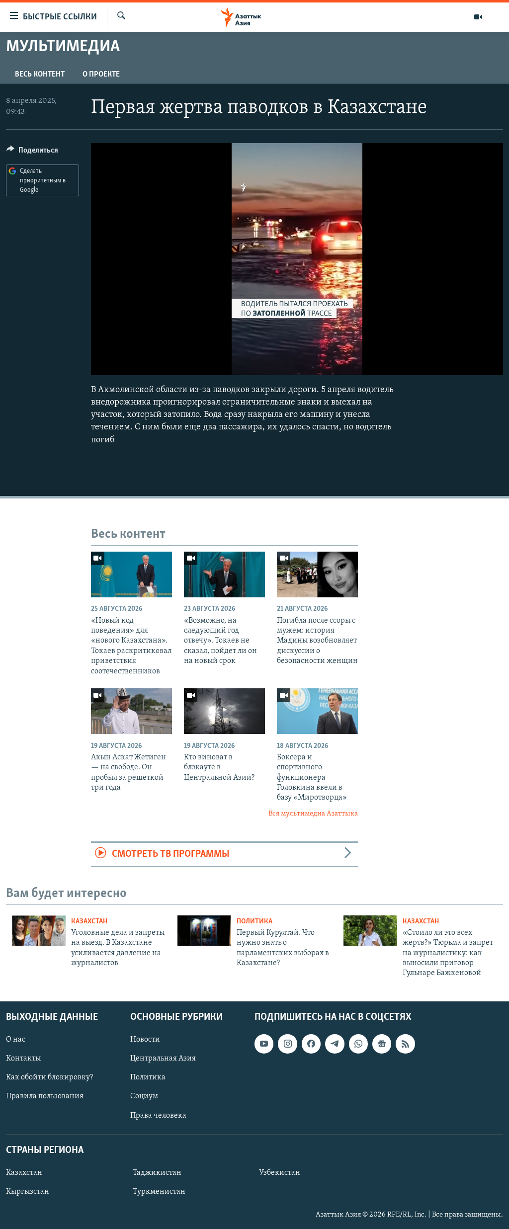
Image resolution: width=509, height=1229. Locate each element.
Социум (144, 1096)
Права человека (158, 1115)
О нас (15, 1040)
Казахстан (89, 921)
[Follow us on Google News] (381, 1043)
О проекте (101, 75)
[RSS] (405, 1043)
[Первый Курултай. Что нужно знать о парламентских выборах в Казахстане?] (204, 930)
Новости (145, 1040)
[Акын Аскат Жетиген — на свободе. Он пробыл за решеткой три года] (131, 711)
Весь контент (40, 75)
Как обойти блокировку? (49, 1077)
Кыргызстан (27, 1192)
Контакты (23, 1059)
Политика (254, 921)
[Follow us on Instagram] (287, 1043)
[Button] (32, 152)
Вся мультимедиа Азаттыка (313, 814)
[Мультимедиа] (478, 17)
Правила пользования (45, 1096)
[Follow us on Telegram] (334, 1043)
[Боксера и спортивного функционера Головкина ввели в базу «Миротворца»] (317, 711)
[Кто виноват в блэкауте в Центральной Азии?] (224, 711)
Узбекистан (279, 1173)
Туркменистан (159, 1192)
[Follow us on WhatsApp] (358, 1043)
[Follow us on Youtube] (263, 1043)
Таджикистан (157, 1173)
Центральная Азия (163, 1059)
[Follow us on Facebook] (311, 1043)
